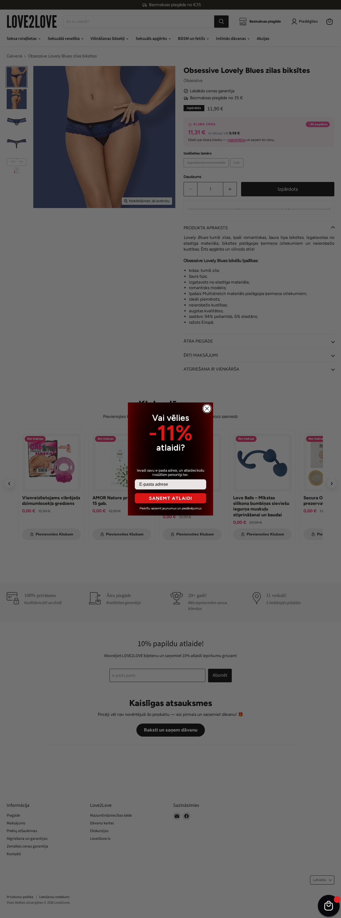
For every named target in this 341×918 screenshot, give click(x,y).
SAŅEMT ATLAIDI (170, 498)
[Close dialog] (207, 409)
